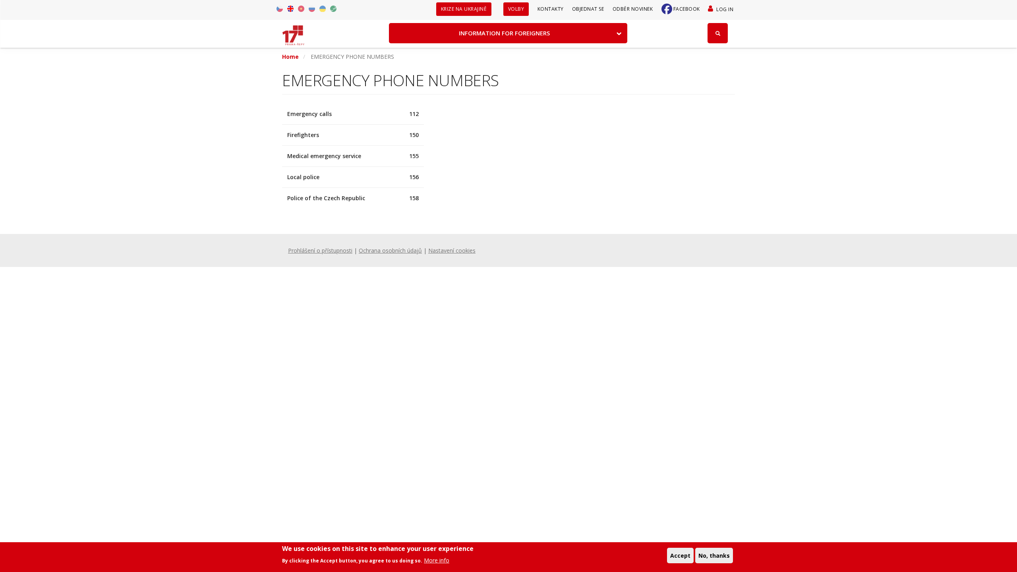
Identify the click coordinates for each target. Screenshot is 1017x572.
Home (290, 56)
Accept (680, 555)
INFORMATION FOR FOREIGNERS (504, 33)
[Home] (293, 33)
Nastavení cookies (452, 250)
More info (436, 560)
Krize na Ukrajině (464, 9)
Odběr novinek (633, 9)
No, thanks (714, 555)
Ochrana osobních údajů (390, 250)
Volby (516, 9)
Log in (724, 9)
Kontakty (551, 9)
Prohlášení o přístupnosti (320, 250)
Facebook (686, 9)
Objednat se (588, 9)
